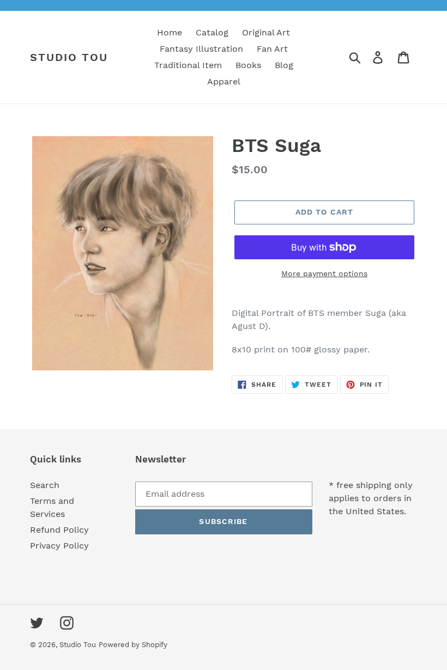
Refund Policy (59, 530)
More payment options (324, 273)
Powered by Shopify (133, 645)
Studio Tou (69, 57)
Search (44, 485)
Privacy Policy (59, 545)
